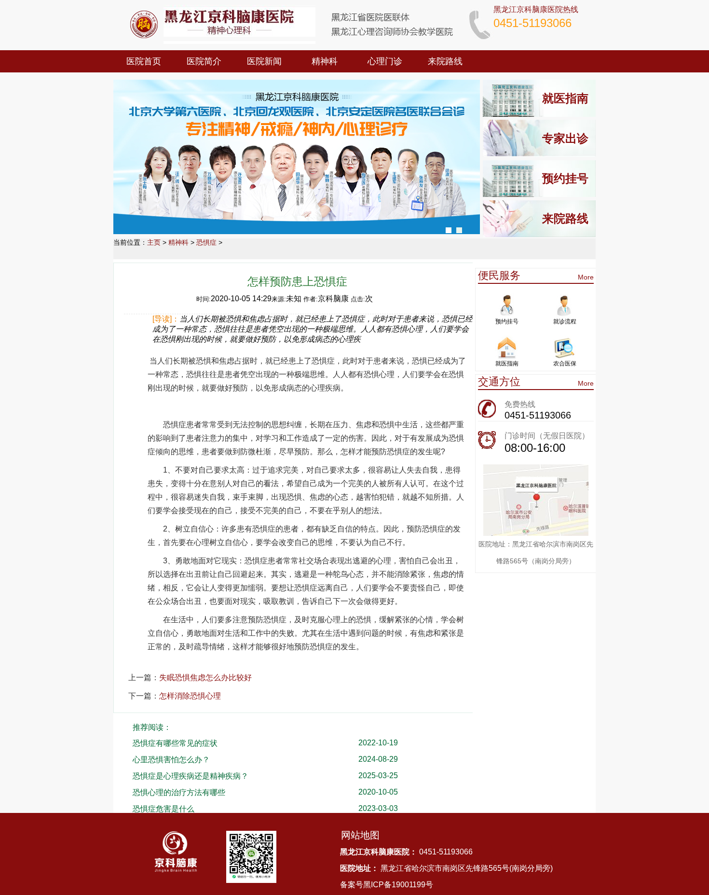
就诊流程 (564, 321)
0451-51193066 (537, 415)
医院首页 (143, 61)
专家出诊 (565, 138)
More (586, 277)
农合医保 (564, 363)
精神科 (325, 61)
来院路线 (445, 61)
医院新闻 (264, 61)
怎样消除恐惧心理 (190, 696)
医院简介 (204, 61)
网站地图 (360, 835)
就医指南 (565, 98)
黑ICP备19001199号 (398, 885)
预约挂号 (565, 178)
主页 (154, 242)
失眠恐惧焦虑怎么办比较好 (205, 677)
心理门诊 (385, 61)
